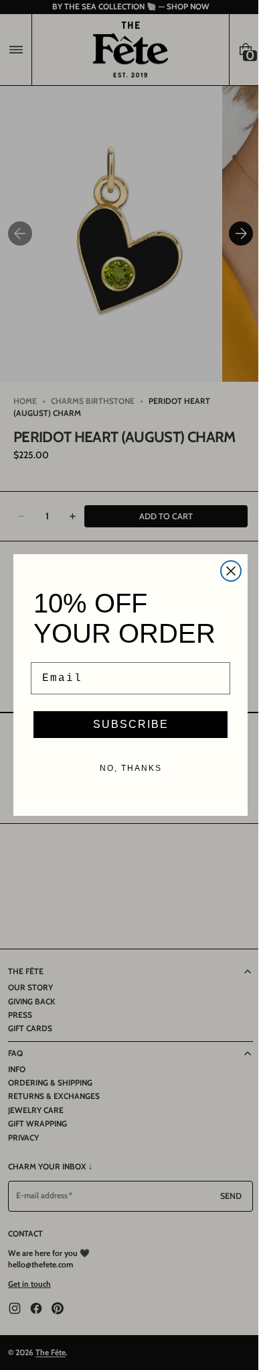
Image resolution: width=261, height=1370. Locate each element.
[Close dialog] (226, 571)
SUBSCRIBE (125, 724)
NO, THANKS (125, 768)
